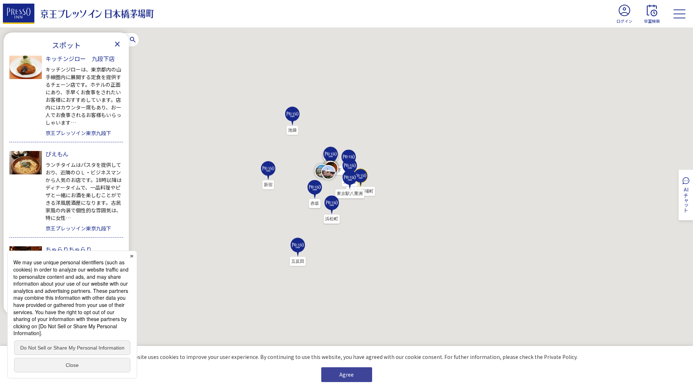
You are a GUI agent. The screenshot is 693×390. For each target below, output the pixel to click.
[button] (268, 175)
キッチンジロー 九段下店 (80, 58)
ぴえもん (57, 154)
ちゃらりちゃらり (68, 249)
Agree (346, 374)
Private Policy (560, 356)
